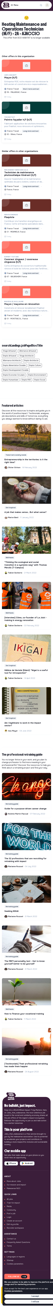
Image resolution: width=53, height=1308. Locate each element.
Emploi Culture (35, 365)
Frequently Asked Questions (18, 1242)
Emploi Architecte (31, 360)
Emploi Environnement (37, 375)
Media (9, 1206)
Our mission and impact (16, 1185)
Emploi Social (39, 380)
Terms (9, 1246)
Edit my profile (13, 1224)
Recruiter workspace (15, 1228)
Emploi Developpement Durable (15, 370)
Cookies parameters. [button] (13, 1291)
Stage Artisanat (9, 351)
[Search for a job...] (41, 5)
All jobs (10, 1199)
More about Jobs (14, 1181)
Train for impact (13, 1203)
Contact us (11, 1239)
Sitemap (10, 1260)
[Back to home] (11, 1096)
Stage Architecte (27, 356)
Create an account (14, 1221)
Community (11, 1210)
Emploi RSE (26, 380)
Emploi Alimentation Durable (14, 365)
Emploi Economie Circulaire (14, 375)
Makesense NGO (13, 1188)
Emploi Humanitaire (10, 380)
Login (9, 1217)
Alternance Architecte (12, 360)
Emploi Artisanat (9, 356)
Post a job (11, 1213)
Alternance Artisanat (27, 351)
